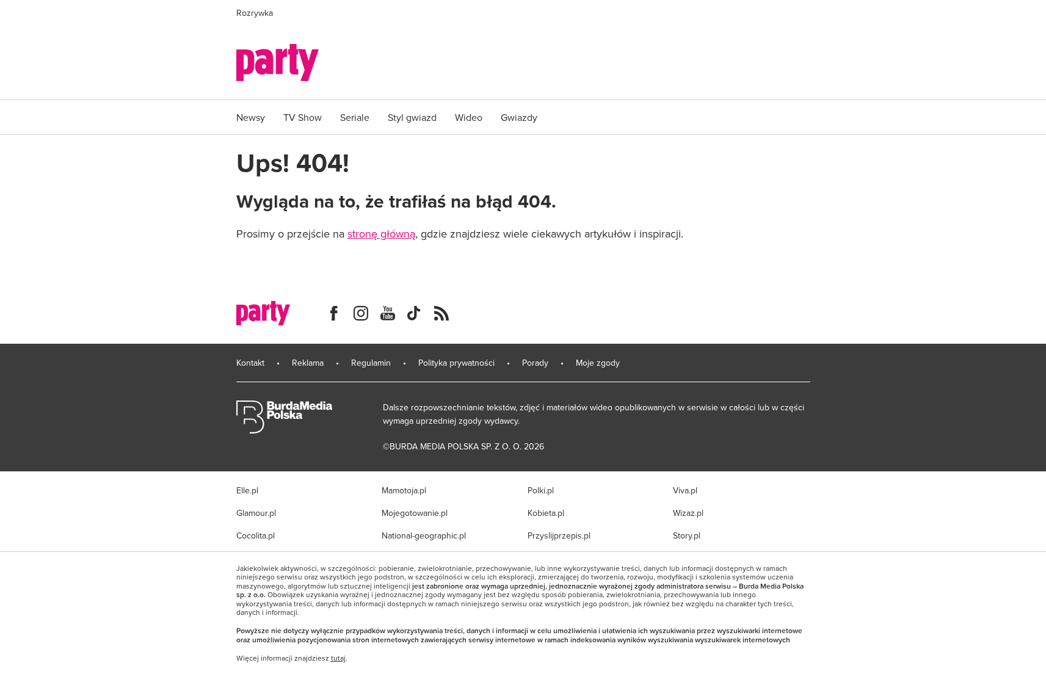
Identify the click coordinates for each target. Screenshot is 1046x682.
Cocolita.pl (255, 535)
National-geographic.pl (424, 535)
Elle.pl (247, 490)
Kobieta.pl (546, 513)
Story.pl (686, 535)
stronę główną (381, 233)
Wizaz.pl (688, 513)
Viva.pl (685, 490)
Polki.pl (541, 490)
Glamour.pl (256, 513)
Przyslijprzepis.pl (559, 535)
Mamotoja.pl (404, 490)
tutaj (338, 658)
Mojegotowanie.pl (415, 513)
